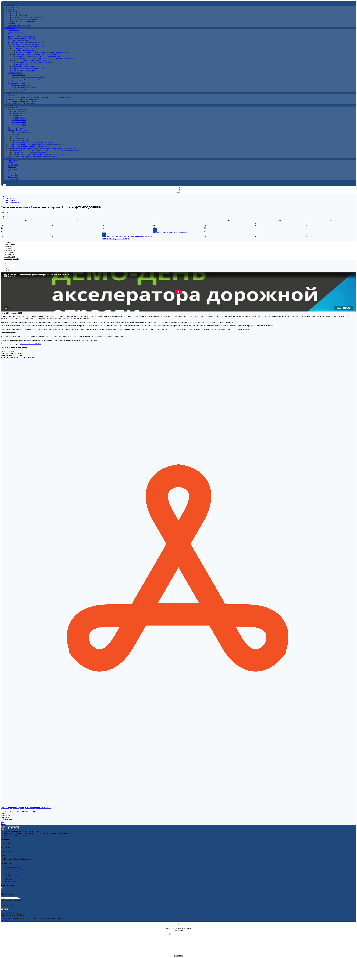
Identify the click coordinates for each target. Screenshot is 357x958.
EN (179, 190)
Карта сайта (8, 879)
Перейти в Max (178, 955)
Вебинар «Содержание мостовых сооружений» (170, 232)
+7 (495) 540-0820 (7, 843)
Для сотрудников (10, 875)
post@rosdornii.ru (7, 851)
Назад (3, 822)
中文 (178, 192)
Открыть (4, 812)
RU (179, 188)
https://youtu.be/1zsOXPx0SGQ (30, 344)
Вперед (3, 824)
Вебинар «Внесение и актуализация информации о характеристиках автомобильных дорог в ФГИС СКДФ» (127, 238)
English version (9, 881)
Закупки (7, 873)
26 (104, 235)
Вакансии (7, 877)
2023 (2, 214)
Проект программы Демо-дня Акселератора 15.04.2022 (26, 808)
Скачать (11, 812)
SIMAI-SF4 (4, 921)
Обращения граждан (12, 867)
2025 (2, 218)
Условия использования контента (13, 835)
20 (155, 230)
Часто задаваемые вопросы (14, 869)
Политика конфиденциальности (16, 871)
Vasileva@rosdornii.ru (13, 353)
